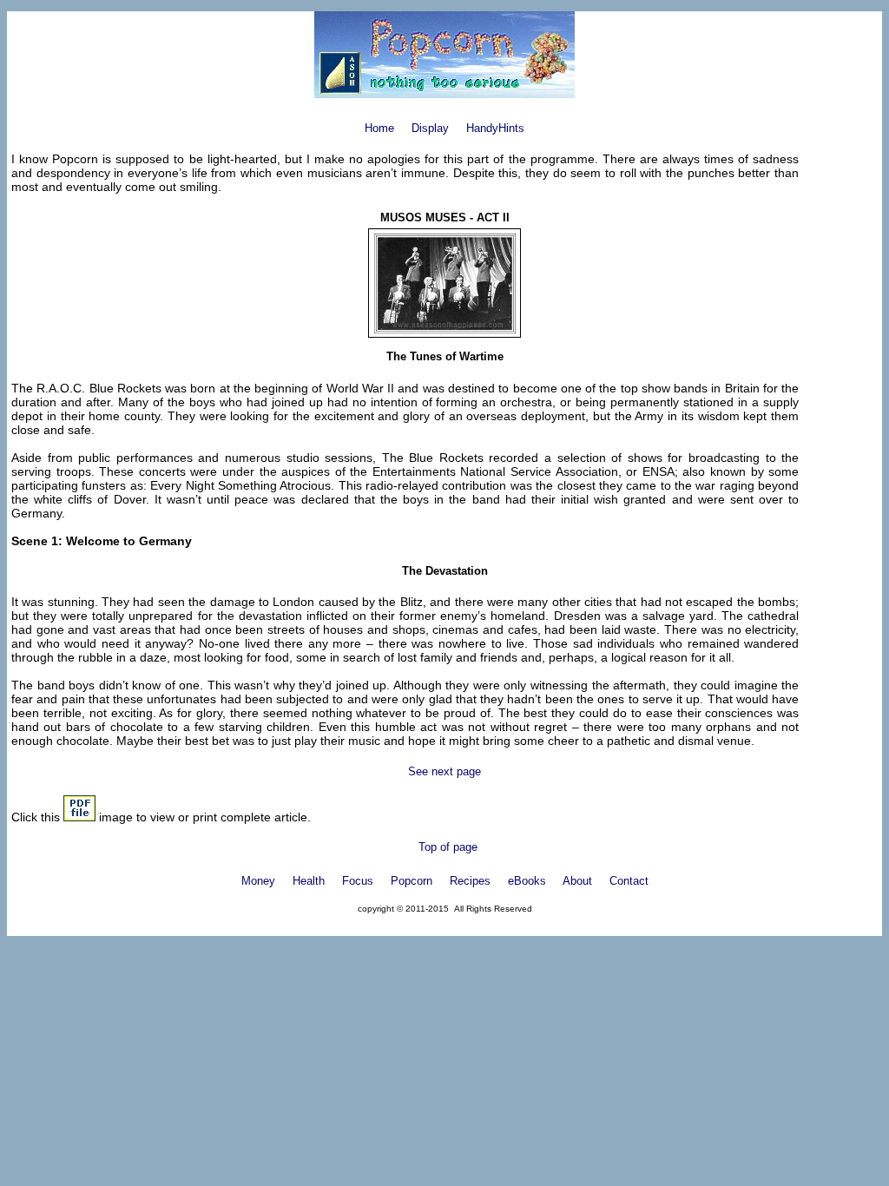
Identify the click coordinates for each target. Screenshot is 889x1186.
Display (430, 128)
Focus (357, 880)
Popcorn (411, 880)
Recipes (470, 880)
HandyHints (495, 128)
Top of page (447, 846)
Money (258, 880)
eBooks (527, 880)
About (577, 880)
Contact (629, 880)
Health (309, 880)
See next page (444, 771)
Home (379, 128)
